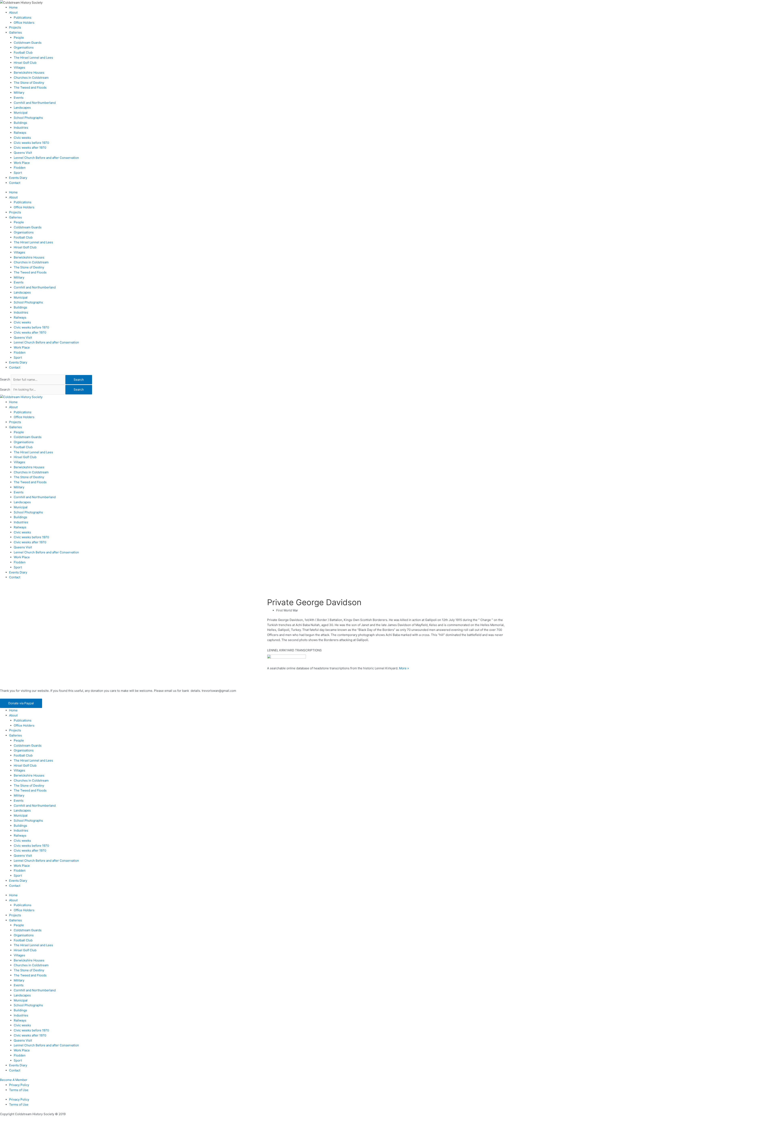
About (13, 12)
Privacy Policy (19, 1085)
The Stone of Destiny (29, 83)
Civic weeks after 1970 (30, 147)
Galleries (15, 32)
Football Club (23, 52)
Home (13, 7)
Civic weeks (22, 138)
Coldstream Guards (27, 42)
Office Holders (24, 22)
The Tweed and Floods (30, 87)
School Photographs (28, 118)
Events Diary (18, 178)
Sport (18, 173)
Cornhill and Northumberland (35, 103)
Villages (19, 67)
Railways (20, 133)
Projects (15, 27)
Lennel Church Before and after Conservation (46, 158)
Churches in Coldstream (31, 77)
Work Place (22, 163)
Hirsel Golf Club (25, 63)
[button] (21, 703)
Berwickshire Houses (29, 72)
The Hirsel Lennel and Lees (33, 57)
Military (19, 92)
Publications (22, 17)
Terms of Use (18, 1090)
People (19, 37)
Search (5, 379)
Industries (21, 127)
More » (404, 668)
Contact (14, 183)
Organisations (24, 47)
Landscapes (22, 107)
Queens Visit (23, 153)
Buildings (20, 123)
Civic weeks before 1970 (31, 143)
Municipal (21, 112)
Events (18, 98)
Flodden (19, 168)
